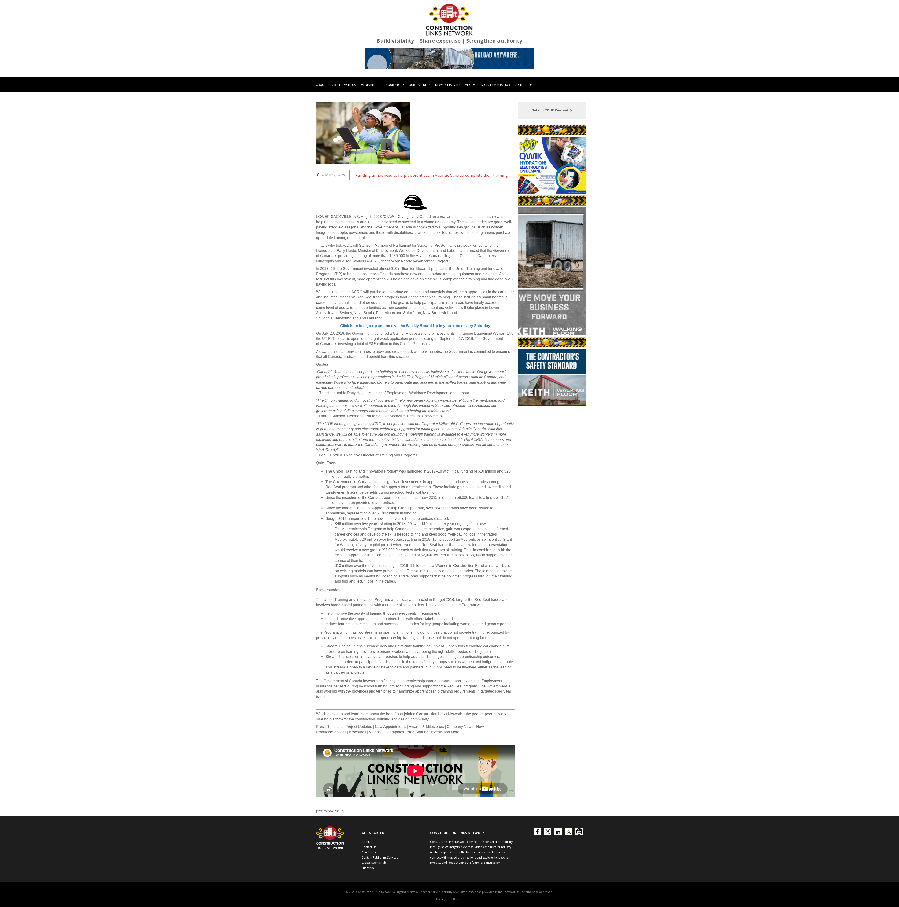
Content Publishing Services (380, 883)
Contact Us (524, 110)
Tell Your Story (391, 110)
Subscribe (368, 893)
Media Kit (368, 110)
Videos (470, 110)
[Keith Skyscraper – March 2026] (552, 359)
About (321, 110)
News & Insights (448, 110)
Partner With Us (343, 110)
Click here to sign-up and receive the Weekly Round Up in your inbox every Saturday (415, 351)
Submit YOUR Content (552, 135)
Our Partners (420, 110)
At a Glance (369, 877)
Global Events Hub (495, 110)
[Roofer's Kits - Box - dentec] (569, 217)
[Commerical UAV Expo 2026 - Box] (582, 430)
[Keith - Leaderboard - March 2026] (449, 83)
